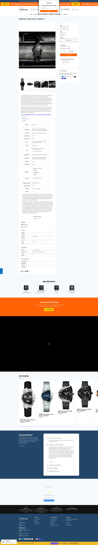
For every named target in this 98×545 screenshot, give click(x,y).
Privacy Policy (52, 522)
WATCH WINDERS (37, 14)
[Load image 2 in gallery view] (29, 84)
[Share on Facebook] (21, 271)
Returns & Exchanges (54, 525)
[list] (49, 289)
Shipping (61, 46)
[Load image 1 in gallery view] (22, 84)
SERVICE (65, 14)
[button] (78, 9)
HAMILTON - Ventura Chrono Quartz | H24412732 (27, 420)
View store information (66, 62)
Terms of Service (53, 519)
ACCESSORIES (58, 14)
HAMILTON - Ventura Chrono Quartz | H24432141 (46, 415)
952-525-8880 (49, 309)
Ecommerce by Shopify (30, 543)
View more (21, 378)
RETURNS (24, 120)
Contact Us (37, 523)
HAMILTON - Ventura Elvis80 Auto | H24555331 (65, 411)
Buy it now (69, 54)
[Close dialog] (58, 0)
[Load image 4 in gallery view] (44, 84)
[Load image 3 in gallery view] (37, 84)
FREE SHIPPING (25, 118)
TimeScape (22, 543)
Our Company (37, 519)
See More (51, 461)
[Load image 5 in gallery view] (52, 84)
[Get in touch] (75, 9)
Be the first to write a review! (49, 500)
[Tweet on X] (23, 271)
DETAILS (24, 116)
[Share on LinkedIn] (27, 271)
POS (25, 543)
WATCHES (45, 14)
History (36, 520)
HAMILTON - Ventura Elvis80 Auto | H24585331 (84, 410)
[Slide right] (53, 75)
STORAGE (51, 14)
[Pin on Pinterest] (25, 271)
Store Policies (52, 520)
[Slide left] (51, 75)
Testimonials (37, 522)
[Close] (16, 541)
